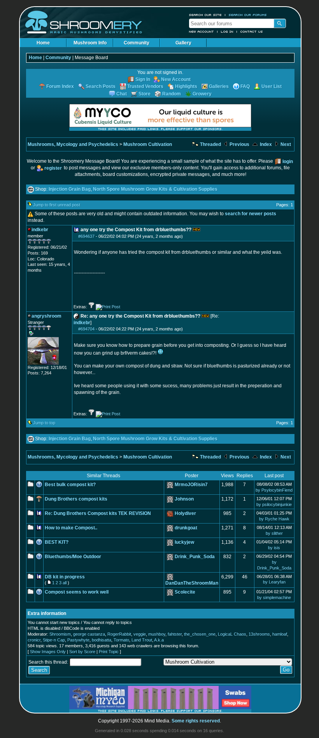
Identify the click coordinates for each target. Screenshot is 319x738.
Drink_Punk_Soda (195, 556)
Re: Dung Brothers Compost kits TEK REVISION (98, 513)
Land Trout (141, 640)
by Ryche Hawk (274, 519)
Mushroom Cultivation (147, 144)
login (287, 161)
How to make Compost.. (71, 528)
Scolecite (185, 592)
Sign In (142, 79)
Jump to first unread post (56, 204)
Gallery (183, 43)
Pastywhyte (78, 640)
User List (271, 86)
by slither (274, 533)
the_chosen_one (200, 634)
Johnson (184, 499)
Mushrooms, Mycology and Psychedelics (73, 144)
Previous (238, 144)
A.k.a (159, 640)
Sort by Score (82, 651)
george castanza (89, 634)
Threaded (210, 144)
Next (285, 144)
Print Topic (109, 651)
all (65, 582)
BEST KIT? (56, 542)
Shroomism (60, 634)
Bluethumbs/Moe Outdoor (73, 556)
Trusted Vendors (145, 86)
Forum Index (60, 86)
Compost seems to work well (77, 592)
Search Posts (101, 86)
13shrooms (259, 634)
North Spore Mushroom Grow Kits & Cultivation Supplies (155, 189)
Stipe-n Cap (54, 640)
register (53, 168)
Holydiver (185, 513)
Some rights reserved (196, 721)
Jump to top (44, 422)
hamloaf (279, 634)
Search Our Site (205, 15)
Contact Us (251, 31)
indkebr (82, 322)
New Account (201, 31)
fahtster (175, 634)
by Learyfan (274, 582)
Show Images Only (48, 651)
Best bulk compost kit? (70, 484)
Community (136, 43)
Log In (227, 31)
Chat (121, 94)
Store (144, 94)
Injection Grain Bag (70, 189)
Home (43, 43)
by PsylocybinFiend (274, 490)
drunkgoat (186, 528)
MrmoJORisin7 (191, 484)
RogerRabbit (119, 634)
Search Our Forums (248, 15)
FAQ (245, 86)
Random (171, 94)
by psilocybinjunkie (274, 504)
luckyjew (184, 542)
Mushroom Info (90, 43)
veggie (139, 634)
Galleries (219, 86)
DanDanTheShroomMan (191, 583)
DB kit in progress (65, 577)
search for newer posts (250, 213)
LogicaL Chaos (232, 634)
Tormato (121, 640)
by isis (274, 547)
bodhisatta (101, 640)
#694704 (86, 329)
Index (265, 144)
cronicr (34, 640)
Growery (202, 94)
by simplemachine (274, 597)
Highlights (186, 86)
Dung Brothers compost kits (76, 499)
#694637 (86, 236)
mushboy (156, 634)
